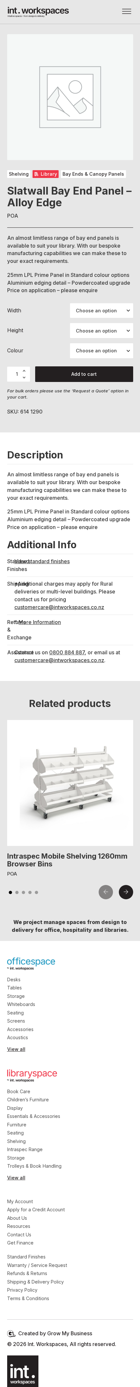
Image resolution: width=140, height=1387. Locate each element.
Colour (15, 350)
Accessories (20, 1029)
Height (15, 330)
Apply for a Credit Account (36, 1209)
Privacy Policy (22, 1290)
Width (14, 310)
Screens (16, 1021)
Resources (18, 1226)
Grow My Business (69, 1333)
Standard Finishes (26, 1256)
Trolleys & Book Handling (34, 1166)
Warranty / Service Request (37, 1265)
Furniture (16, 1124)
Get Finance (20, 1242)
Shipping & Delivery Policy (35, 1282)
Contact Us (19, 1234)
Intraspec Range (25, 1149)
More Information (40, 622)
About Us (17, 1218)
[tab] (10, 892)
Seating (15, 1012)
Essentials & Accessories (33, 1116)
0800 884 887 (67, 652)
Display (15, 1108)
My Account (20, 1201)
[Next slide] (126, 892)
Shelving (16, 1141)
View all (16, 1049)
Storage (16, 996)
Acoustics (17, 1037)
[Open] (126, 12)
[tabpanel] (70, 799)
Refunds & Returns (27, 1273)
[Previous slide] (106, 892)
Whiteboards (21, 1004)
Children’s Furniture (28, 1099)
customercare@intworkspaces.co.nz (59, 607)
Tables (14, 987)
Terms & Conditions (28, 1298)
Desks (14, 979)
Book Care (18, 1091)
